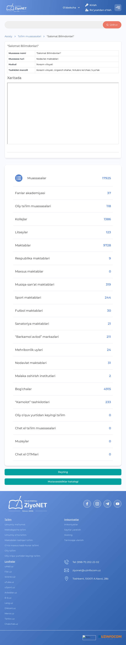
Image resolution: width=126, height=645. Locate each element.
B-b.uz (8, 597)
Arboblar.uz (11, 592)
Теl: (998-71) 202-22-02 (86, 562)
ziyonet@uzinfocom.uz (87, 570)
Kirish (93, 5)
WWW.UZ (10, 577)
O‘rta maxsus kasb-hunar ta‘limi (22, 545)
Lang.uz (9, 603)
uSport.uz (10, 587)
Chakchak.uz (11, 624)
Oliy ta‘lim (10, 550)
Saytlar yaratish (72, 529)
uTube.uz (9, 582)
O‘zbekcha (69, 7)
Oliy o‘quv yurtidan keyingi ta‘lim (22, 555)
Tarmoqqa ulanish (74, 540)
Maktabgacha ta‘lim (15, 529)
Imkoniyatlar (71, 524)
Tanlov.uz (10, 618)
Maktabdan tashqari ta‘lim (19, 540)
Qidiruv (114, 24)
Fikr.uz (8, 571)
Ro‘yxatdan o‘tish (100, 10)
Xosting (68, 535)
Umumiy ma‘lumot (15, 524)
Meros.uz (9, 613)
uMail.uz (9, 566)
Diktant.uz (10, 608)
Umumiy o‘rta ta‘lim (15, 535)
